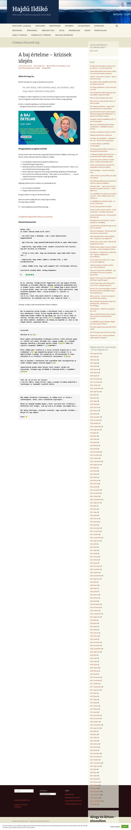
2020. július (93, 582)
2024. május (93, 439)
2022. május (93, 512)
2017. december (95, 677)
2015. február (94, 785)
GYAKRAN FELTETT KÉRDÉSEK (41, 35)
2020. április (93, 591)
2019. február (94, 636)
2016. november (95, 718)
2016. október (94, 722)
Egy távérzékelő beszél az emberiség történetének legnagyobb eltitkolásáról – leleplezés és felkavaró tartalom (103, 114)
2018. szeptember (95, 649)
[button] (49, 404)
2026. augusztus (95, 353)
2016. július (93, 731)
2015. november (95, 757)
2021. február (94, 560)
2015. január (93, 788)
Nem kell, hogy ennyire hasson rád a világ (102, 332)
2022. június (93, 509)
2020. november (95, 569)
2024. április (93, 442)
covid (68, 66)
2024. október (94, 423)
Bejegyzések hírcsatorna (72, 797)
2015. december (95, 753)
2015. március (94, 782)
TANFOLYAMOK (40, 26)
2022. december (95, 490)
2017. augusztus (95, 690)
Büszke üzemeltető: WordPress (39, 821)
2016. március (94, 744)
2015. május (93, 776)
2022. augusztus (95, 503)
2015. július (93, 769)
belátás (53, 66)
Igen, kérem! (94, 51)
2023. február (94, 484)
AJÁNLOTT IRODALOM (19, 35)
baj (49, 66)
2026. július (93, 357)
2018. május (93, 661)
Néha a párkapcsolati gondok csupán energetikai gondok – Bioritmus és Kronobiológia (103, 303)
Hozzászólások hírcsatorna (73, 801)
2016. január (93, 750)
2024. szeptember (95, 426)
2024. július (93, 433)
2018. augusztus (95, 652)
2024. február (94, 445)
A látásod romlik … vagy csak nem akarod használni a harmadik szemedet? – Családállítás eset (103, 188)
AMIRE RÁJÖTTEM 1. (48, 30)
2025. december (95, 379)
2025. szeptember (95, 388)
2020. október (94, 572)
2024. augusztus (95, 430)
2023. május (93, 474)
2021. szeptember (95, 537)
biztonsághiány (61, 66)
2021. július (93, 544)
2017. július (93, 693)
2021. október (94, 534)
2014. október (94, 798)
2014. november (95, 795)
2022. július (93, 506)
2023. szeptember (95, 461)
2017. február (94, 709)
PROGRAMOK (69, 26)
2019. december (95, 604)
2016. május (93, 737)
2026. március (94, 369)
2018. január (93, 674)
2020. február (94, 598)
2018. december (95, 642)
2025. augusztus (95, 391)
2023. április (93, 477)
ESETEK (61, 30)
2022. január (93, 525)
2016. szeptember (95, 725)
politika (37, 68)
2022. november (95, 493)
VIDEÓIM (87, 30)
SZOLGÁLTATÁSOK (84, 26)
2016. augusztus (95, 728)
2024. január (93, 449)
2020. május (93, 588)
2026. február (94, 372)
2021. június (93, 547)
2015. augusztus (95, 766)
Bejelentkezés (69, 794)
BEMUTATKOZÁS (55, 26)
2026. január (93, 376)
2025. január (93, 414)
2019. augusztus (95, 617)
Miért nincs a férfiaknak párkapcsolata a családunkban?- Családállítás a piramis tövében (102, 127)
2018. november (95, 645)
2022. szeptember (95, 499)
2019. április (93, 630)
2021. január (93, 563)
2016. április (93, 741)
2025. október (94, 385)
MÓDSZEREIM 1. (17, 30)
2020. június (93, 585)
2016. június (93, 734)
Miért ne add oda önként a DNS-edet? (101, 98)
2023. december (95, 452)
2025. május (93, 401)
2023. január (93, 487)
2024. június (93, 436)
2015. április (93, 779)
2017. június (93, 696)
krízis (33, 68)
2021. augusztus (95, 541)
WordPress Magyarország (73, 804)
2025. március (94, 407)
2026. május (93, 363)
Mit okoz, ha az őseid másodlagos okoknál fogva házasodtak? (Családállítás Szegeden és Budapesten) (103, 291)
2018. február (94, 671)
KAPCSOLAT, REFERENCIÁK (64, 35)
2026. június (93, 360)
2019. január (93, 639)
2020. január (93, 601)
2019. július (93, 620)
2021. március (94, 557)
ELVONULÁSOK (99, 26)
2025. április (93, 404)
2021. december (95, 528)
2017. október (94, 683)
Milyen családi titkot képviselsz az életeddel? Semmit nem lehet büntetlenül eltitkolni (103, 316)
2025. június (93, 398)
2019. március (94, 633)
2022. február (94, 522)
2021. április (93, 553)
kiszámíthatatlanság (24, 68)
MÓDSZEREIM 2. (32, 30)
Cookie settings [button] (115, 826)
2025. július (93, 395)
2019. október (94, 610)
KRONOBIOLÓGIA (74, 30)
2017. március (94, 706)
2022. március (94, 518)
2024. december (95, 417)
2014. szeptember (95, 801)
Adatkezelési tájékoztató (22, 800)
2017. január (93, 712)
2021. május (93, 550)
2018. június (93, 658)
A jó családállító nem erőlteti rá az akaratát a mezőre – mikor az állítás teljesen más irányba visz (103, 196)
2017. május (93, 699)
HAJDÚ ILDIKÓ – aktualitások (21, 26)
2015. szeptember (95, 763)
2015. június (93, 772)
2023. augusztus (95, 464)
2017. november (95, 680)
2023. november (95, 455)
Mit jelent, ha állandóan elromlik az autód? (102, 132)
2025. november (95, 382)
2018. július (93, 655)
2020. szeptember (95, 576)
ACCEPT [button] (125, 826)
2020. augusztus (95, 579)
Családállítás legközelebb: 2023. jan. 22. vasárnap (35, 217)
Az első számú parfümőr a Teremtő (100, 206)
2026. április (93, 366)
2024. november (95, 420)
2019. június (93, 623)
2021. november (95, 531)
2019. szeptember (95, 614)
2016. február (94, 747)
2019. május (93, 626)
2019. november (95, 607)
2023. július (93, 468)
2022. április (93, 515)
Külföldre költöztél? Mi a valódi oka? (101, 135)
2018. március (94, 668)
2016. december (95, 715)
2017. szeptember (95, 687)
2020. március (94, 595)
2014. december (95, 791)
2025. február (94, 411)
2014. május (93, 804)
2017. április (93, 703)
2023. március (94, 480)
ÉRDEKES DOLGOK (100, 30)
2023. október (94, 458)
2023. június (93, 471)
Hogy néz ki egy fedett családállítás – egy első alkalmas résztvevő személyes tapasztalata (103, 272)
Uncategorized (40, 66)
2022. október (94, 496)
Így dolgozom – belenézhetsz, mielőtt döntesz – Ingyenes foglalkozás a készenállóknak (103, 254)
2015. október (94, 760)
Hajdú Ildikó (47, 68)
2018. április (93, 664)
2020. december (95, 566)
